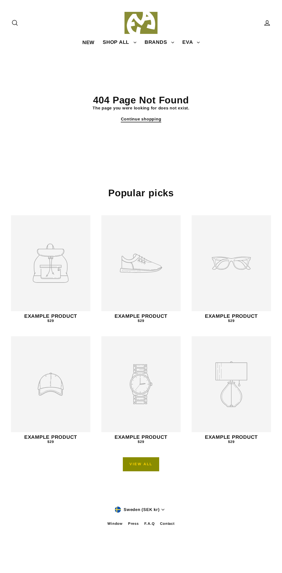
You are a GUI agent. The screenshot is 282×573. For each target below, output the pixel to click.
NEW (88, 42)
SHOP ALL (117, 42)
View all (141, 464)
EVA (188, 42)
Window (115, 523)
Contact (167, 523)
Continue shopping (141, 119)
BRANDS (157, 42)
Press (133, 523)
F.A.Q (149, 523)
